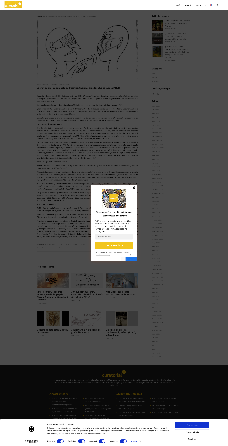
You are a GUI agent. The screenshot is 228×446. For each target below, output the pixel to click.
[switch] (81, 441)
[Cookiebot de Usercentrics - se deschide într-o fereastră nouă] (31, 441)
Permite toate (192, 425)
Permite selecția (192, 432)
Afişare (134, 441)
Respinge (192, 439)
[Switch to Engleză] (211, 5)
